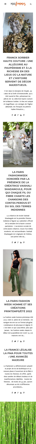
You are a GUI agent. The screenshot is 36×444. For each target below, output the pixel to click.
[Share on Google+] (18, 115)
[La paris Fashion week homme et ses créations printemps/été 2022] (18, 272)
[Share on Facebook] (12, 115)
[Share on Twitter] (15, 115)
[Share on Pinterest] (24, 115)
